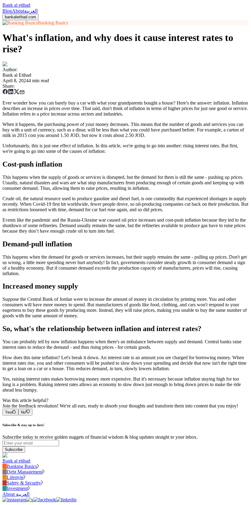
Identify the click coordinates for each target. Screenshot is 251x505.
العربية (31, 10)
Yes (8, 412)
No (23, 412)
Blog (7, 10)
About (18, 10)
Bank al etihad (16, 5)
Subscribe (14, 449)
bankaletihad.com (20, 17)
